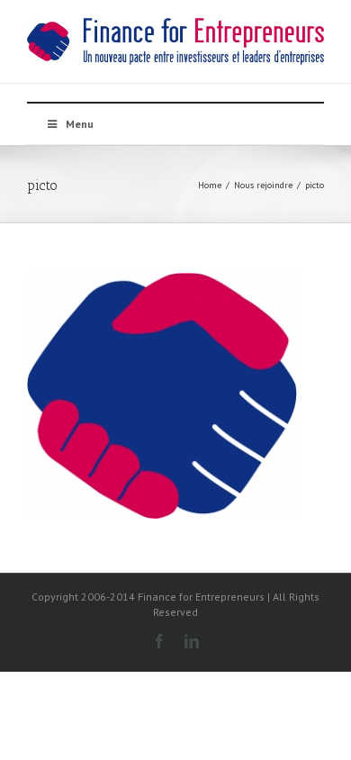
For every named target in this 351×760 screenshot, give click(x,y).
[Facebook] (159, 641)
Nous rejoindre (263, 185)
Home (209, 185)
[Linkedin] (191, 641)
